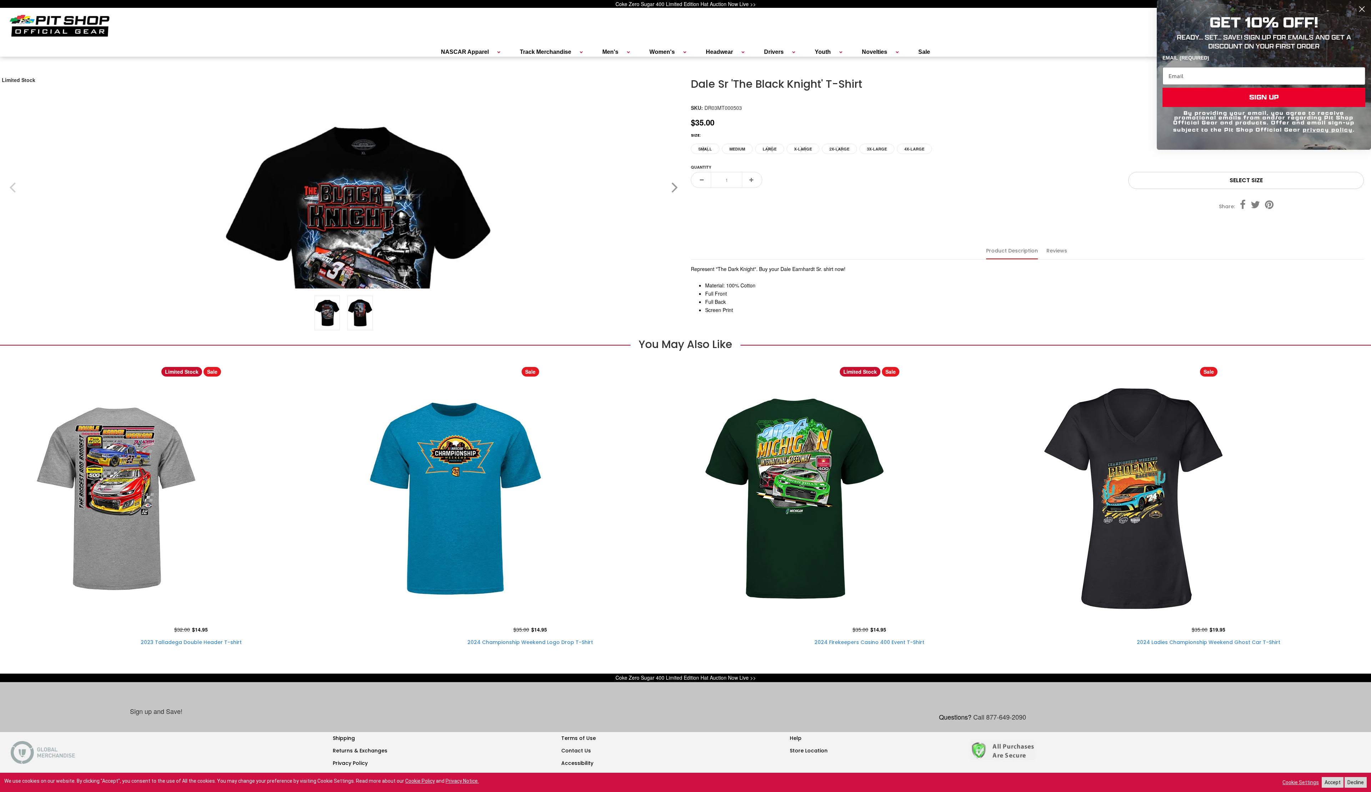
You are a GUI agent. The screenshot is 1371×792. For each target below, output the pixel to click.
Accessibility (577, 763)
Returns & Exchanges (360, 750)
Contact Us (576, 750)
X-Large (803, 150)
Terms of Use (578, 738)
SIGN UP (1264, 97)
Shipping (344, 738)
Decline (1355, 782)
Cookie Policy (420, 781)
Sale (212, 371)
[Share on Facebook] (1243, 206)
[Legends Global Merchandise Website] (43, 751)
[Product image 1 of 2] (327, 313)
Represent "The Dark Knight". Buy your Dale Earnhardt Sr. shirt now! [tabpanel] (768, 289)
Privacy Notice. (462, 781)
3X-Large (877, 149)
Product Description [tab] (1012, 250)
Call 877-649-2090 (999, 716)
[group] (357, 267)
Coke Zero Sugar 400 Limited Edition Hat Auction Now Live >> (686, 3)
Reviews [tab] (1056, 250)
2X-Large (839, 150)
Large (769, 150)
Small (705, 150)
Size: (695, 135)
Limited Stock (18, 79)
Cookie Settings (1300, 782)
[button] (357, 267)
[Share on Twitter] (1255, 206)
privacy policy (1328, 129)
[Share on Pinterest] (1269, 206)
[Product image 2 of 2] (360, 313)
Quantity (701, 167)
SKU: (697, 108)
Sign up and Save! (156, 711)
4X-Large (914, 149)
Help (796, 738)
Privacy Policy (350, 763)
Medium (737, 149)
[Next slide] (674, 187)
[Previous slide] (12, 187)
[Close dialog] (1362, 9)
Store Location (809, 750)
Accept (1333, 782)
